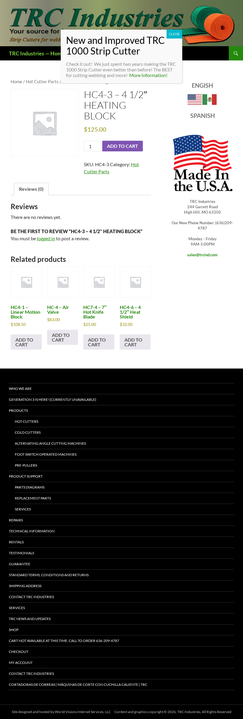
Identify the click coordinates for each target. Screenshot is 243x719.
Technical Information (32, 531)
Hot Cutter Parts (42, 81)
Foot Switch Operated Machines (45, 454)
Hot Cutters (26, 421)
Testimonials (21, 553)
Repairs (16, 520)
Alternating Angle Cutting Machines (50, 443)
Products (18, 410)
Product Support (26, 476)
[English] (195, 99)
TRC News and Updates (30, 618)
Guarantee (19, 564)
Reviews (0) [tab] (31, 189)
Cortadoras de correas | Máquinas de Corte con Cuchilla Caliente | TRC (78, 684)
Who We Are (20, 388)
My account (21, 662)
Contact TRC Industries (31, 597)
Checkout (18, 651)
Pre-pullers (26, 465)
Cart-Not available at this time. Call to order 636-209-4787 (64, 640)
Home (16, 81)
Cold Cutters (28, 432)
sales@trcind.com (202, 254)
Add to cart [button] (24, 342)
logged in (46, 238)
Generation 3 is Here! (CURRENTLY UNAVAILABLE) (52, 399)
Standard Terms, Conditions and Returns (49, 575)
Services (23, 509)
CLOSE (174, 34)
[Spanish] (209, 99)
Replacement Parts (33, 498)
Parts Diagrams (29, 487)
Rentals (16, 542)
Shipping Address (25, 586)
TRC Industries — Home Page (43, 53)
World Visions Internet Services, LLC (83, 712)
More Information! (148, 75)
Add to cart (122, 146)
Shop (13, 629)
